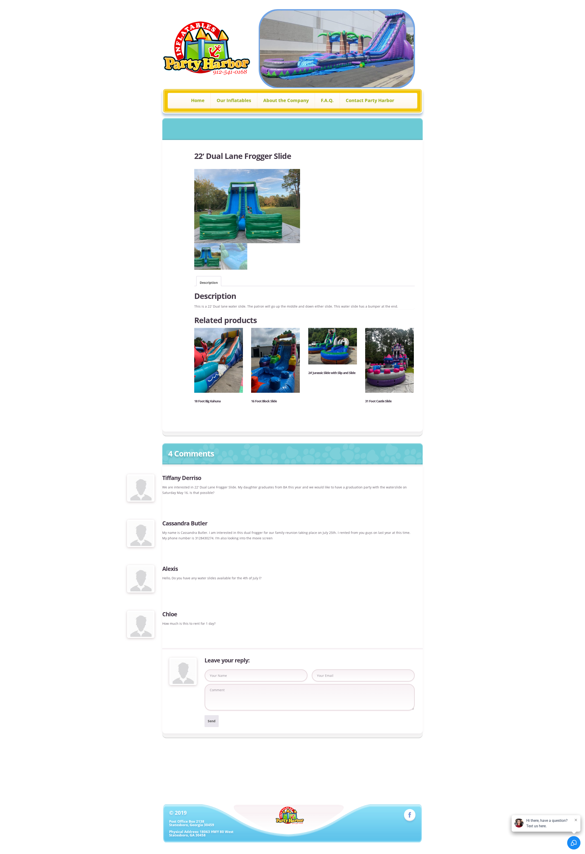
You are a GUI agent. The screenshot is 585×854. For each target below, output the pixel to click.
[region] (337, 49)
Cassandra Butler (184, 523)
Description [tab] (209, 282)
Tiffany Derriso (181, 478)
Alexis (170, 568)
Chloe (169, 614)
